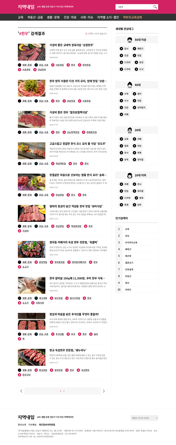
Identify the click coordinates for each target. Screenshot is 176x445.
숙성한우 (83, 370)
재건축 (128, 256)
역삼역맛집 (59, 163)
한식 (85, 163)
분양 (139, 62)
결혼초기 (129, 262)
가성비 (23, 230)
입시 (124, 48)
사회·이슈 (86, 17)
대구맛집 (57, 298)
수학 (124, 93)
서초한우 (25, 69)
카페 (124, 114)
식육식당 (38, 302)
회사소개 (22, 424)
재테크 (128, 249)
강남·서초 (43, 64)
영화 (124, 145)
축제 (137, 152)
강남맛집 (69, 100)
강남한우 (40, 69)
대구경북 (43, 298)
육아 (127, 282)
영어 (137, 93)
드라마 (125, 62)
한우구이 (25, 374)
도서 (139, 69)
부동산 (128, 276)
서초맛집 (58, 64)
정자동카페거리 (77, 262)
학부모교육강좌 (132, 17)
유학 (124, 159)
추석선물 (58, 334)
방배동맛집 (90, 132)
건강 (124, 55)
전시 (124, 152)
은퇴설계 (129, 269)
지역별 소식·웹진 (108, 17)
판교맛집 (41, 370)
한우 (71, 64)
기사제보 (32, 424)
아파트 (128, 289)
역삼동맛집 (74, 226)
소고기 (23, 266)
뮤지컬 (138, 159)
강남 (127, 235)
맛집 (137, 55)
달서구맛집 (73, 298)
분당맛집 (41, 262)
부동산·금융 (35, 17)
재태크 (138, 48)
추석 (71, 334)
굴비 (94, 334)
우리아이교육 (131, 242)
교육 (20, 17)
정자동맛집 (58, 262)
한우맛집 (85, 64)
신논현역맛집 (71, 132)
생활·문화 (53, 17)
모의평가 (139, 107)
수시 (124, 100)
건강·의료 (70, 17)
